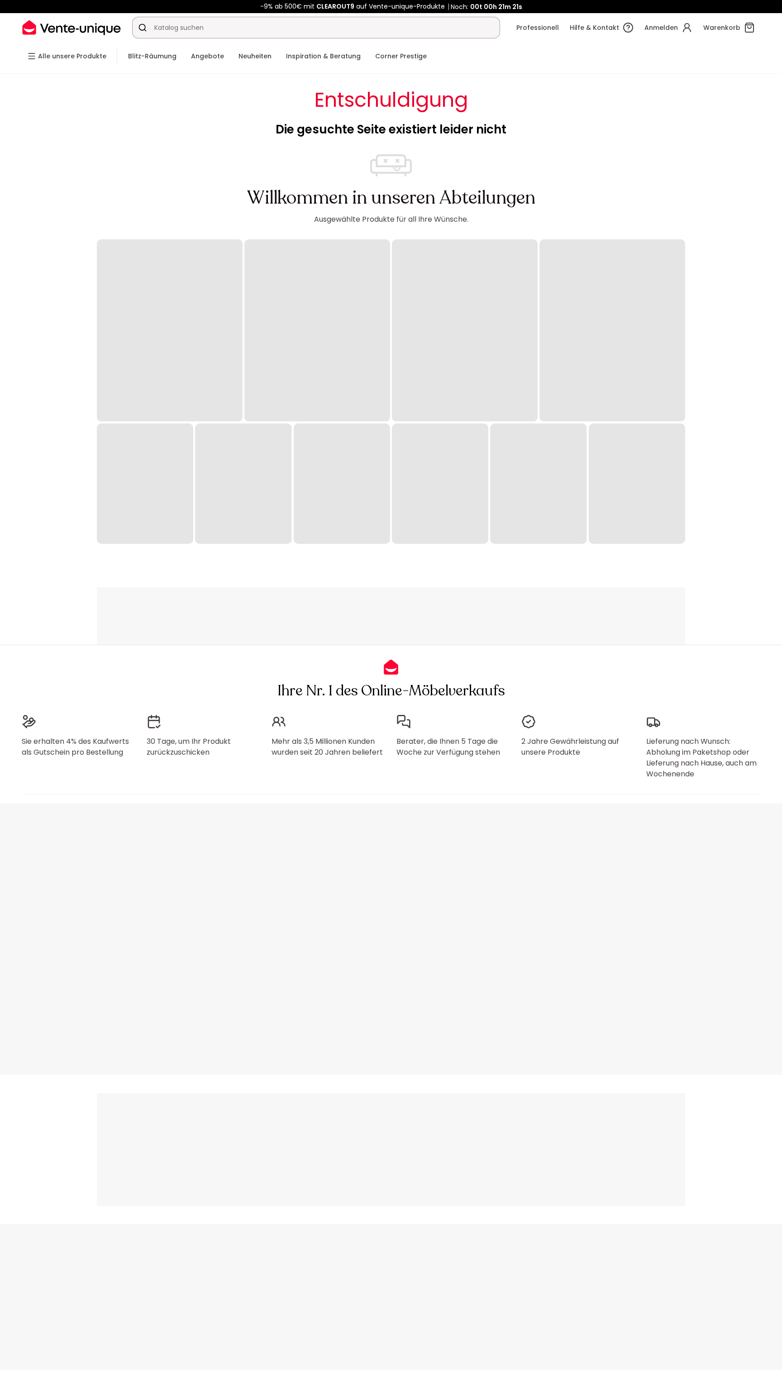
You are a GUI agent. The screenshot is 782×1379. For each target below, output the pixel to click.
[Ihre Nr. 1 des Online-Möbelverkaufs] (71, 27)
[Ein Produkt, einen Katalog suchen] (143, 28)
